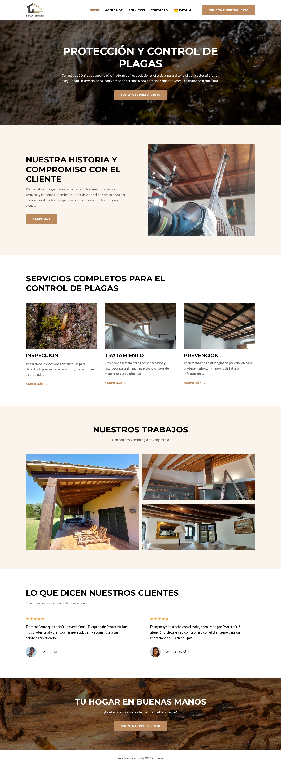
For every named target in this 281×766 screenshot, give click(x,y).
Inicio (94, 10)
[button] (228, 10)
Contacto (159, 10)
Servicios (136, 10)
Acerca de (114, 10)
